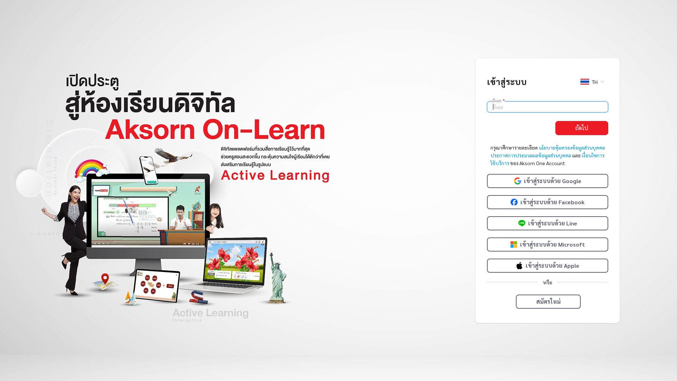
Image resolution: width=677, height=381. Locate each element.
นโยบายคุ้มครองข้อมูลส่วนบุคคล (572, 147)
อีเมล (499, 100)
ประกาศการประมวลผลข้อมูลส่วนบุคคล (530, 155)
